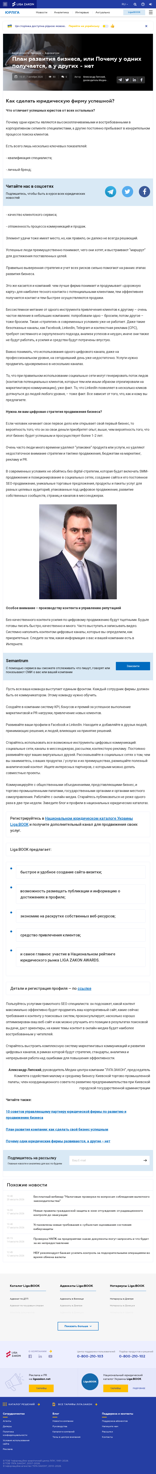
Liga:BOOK (134, 12)
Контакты (107, 1437)
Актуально (103, 12)
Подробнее (139, 1388)
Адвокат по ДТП (19, 1298)
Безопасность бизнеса (26, 53)
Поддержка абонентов (115, 1421)
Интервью (82, 12)
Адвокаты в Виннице (72, 1298)
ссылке (84, 988)
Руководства (60, 1426)
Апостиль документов (22, 1312)
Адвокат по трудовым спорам (27, 1305)
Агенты (7, 1421)
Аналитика (61, 12)
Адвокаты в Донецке (72, 1312)
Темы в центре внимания (66, 1437)
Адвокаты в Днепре (71, 1305)
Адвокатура (52, 53)
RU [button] (124, 4)
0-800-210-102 (132, 1356)
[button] (5, 4)
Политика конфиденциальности (15, 1433)
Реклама (8, 1449)
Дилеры (7, 1426)
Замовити (133, 666)
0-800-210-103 (90, 1356)
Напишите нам (110, 1426)
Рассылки (107, 1431)
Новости (41, 12)
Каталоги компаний (63, 1431)
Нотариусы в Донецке (122, 1305)
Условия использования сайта (16, 1442)
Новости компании (63, 1421)
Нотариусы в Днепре (122, 1298)
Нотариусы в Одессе (121, 1312)
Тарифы (41, 1388)
